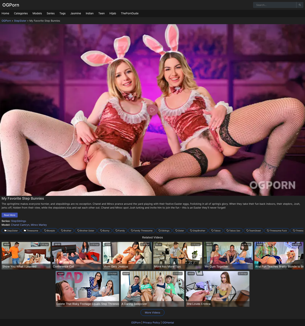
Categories (21, 13)
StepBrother (199, 230)
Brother (67, 230)
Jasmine (75, 13)
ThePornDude (130, 13)
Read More (9, 215)
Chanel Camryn (20, 224)
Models (37, 13)
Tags (62, 13)
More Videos (152, 312)
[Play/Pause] (4, 192)
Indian (90, 13)
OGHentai (168, 322)
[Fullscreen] (300, 192)
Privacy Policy (151, 322)
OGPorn (10, 5)
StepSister (20, 20)
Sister (181, 230)
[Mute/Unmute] (294, 192)
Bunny (106, 230)
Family (121, 230)
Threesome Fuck (278, 230)
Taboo (217, 230)
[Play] (152, 110)
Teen (101, 13)
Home (5, 13)
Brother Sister (87, 230)
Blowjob (51, 230)
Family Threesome (143, 230)
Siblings (165, 230)
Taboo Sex (234, 230)
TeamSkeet (255, 230)
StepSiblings (18, 221)
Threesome (32, 230)
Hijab (112, 13)
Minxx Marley (39, 224)
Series (51, 13)
